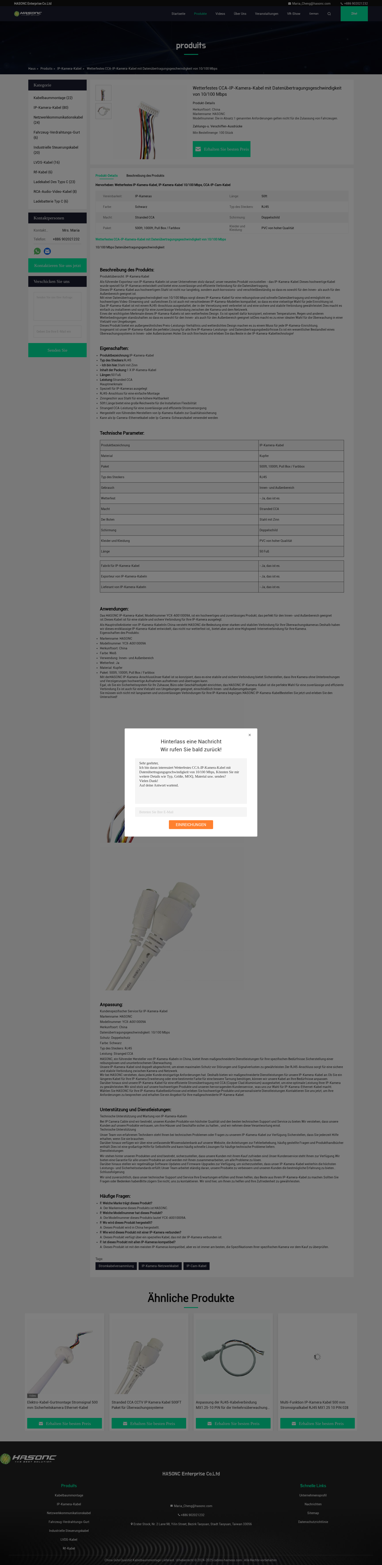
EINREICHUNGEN (191, 824)
